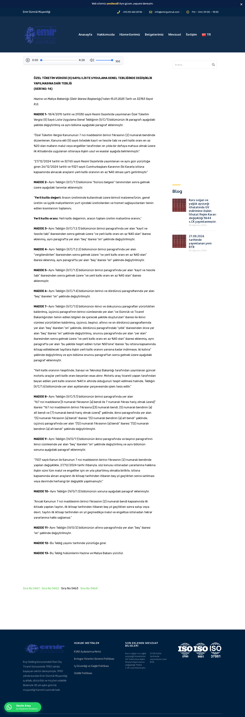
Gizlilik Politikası (83, 673)
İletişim (191, 34)
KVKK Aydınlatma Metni (87, 651)
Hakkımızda (106, 34)
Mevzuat (174, 34)
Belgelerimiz (154, 34)
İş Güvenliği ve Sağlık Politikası (91, 666)
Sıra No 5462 (50, 588)
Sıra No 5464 (89, 588)
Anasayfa (85, 34)
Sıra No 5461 (31, 588)
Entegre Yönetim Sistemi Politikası (94, 658)
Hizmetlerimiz (129, 34)
